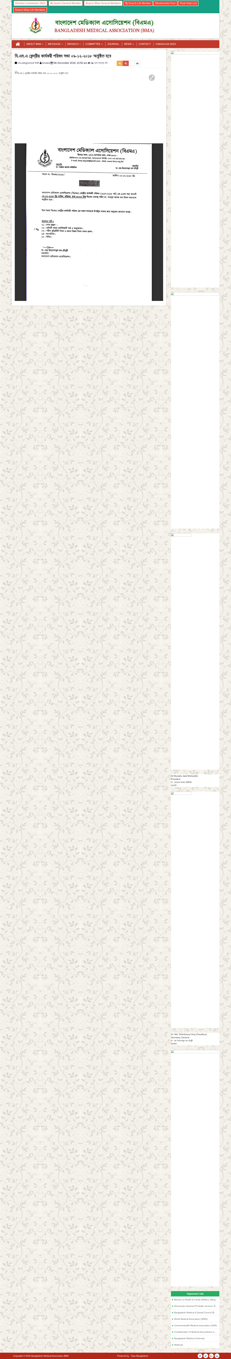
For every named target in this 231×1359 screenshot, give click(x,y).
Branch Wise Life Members (30, 10)
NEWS (128, 44)
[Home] (18, 44)
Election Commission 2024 (30, 3)
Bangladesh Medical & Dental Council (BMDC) (196, 1312)
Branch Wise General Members (103, 3)
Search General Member (67, 3)
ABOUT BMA (34, 44)
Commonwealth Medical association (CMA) (195, 1325)
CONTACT (145, 44)
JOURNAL (113, 44)
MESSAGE (54, 44)
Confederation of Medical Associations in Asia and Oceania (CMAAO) (196, 1332)
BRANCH (73, 44)
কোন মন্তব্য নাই (100, 63)
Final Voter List (188, 3)
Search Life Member (139, 3)
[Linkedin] (217, 1356)
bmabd (46, 63)
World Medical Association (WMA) (191, 1319)
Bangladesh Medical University (189, 1338)
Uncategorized (26, 63)
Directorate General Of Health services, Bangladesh (196, 1306)
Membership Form (165, 3)
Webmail (178, 1345)
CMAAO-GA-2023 (166, 44)
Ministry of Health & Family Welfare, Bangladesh (196, 1299)
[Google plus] (211, 1356)
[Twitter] (200, 1356)
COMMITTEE (93, 44)
